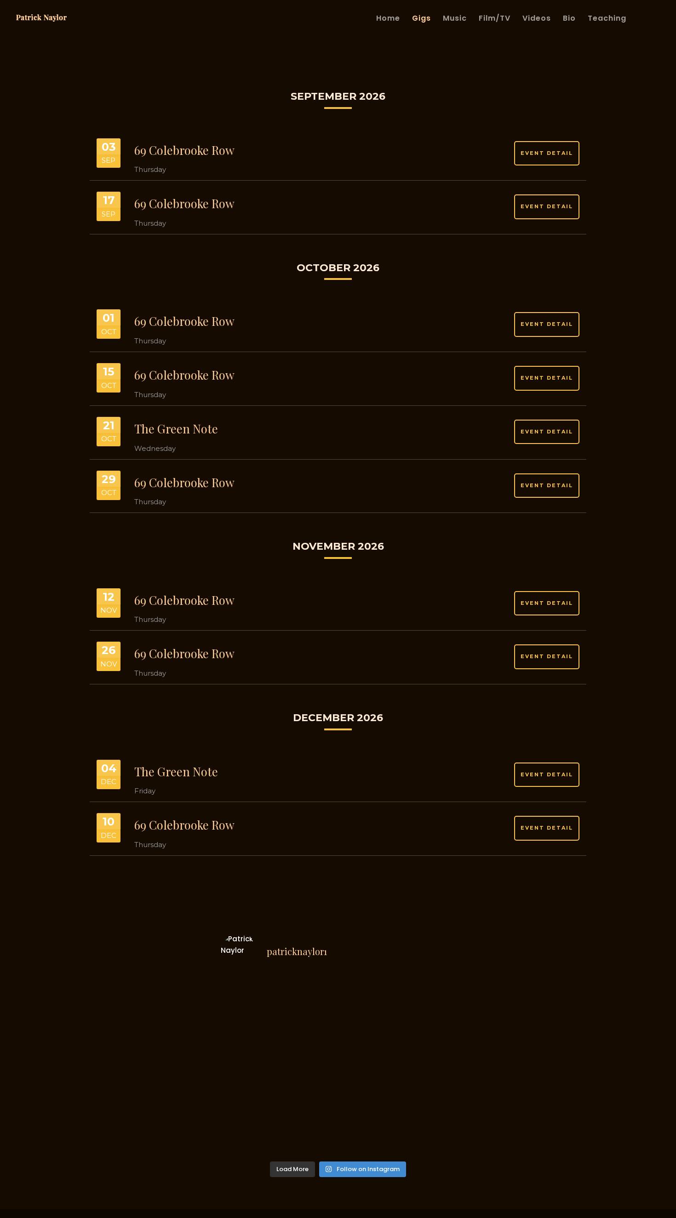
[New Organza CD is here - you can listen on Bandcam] (427, 1102)
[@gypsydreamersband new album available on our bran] (248, 1031)
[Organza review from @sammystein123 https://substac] (308, 1102)
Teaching (607, 19)
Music (455, 19)
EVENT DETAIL (547, 153)
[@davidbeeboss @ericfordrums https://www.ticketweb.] (248, 1067)
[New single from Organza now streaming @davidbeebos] (248, 1102)
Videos (536, 19)
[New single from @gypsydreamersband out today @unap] (367, 996)
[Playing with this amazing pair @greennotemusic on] (248, 1138)
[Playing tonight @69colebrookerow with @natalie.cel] (308, 1138)
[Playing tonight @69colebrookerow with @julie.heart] (427, 996)
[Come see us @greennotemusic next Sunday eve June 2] (427, 1138)
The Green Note (176, 428)
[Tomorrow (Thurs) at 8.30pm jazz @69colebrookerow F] (248, 996)
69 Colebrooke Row (184, 150)
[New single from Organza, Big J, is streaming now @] (367, 1102)
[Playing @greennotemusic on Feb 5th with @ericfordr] (427, 1067)
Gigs (421, 19)
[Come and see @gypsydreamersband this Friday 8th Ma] (367, 1031)
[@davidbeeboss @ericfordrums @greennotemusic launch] (308, 1067)
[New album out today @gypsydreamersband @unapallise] (308, 996)
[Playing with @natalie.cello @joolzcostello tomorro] (367, 1138)
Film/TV (494, 19)
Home (388, 19)
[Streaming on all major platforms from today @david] (367, 1067)
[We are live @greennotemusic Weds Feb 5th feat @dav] (427, 1031)
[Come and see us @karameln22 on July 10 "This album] (308, 1031)
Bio (569, 19)
